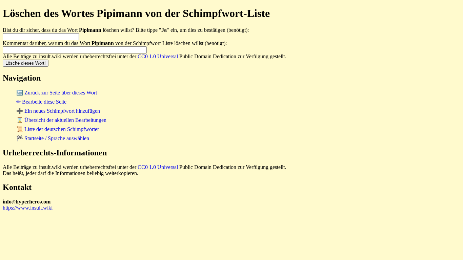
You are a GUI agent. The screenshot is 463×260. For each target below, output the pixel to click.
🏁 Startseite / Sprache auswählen (52, 138)
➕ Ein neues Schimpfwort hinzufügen (58, 111)
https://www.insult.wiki (28, 208)
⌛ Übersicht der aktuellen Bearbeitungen (61, 120)
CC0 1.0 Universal (158, 56)
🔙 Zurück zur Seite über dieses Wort (56, 92)
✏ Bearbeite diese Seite (41, 102)
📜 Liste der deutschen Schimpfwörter (57, 129)
